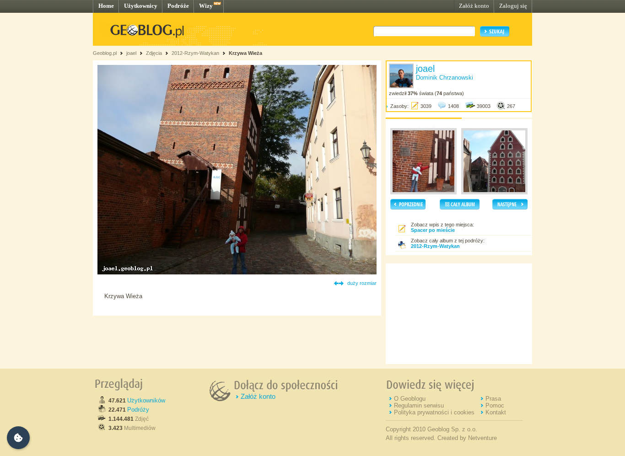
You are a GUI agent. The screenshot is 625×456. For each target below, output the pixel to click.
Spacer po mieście (433, 230)
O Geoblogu (410, 398)
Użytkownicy (140, 5)
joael (131, 53)
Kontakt (495, 412)
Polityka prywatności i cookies (434, 412)
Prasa (493, 398)
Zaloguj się (513, 5)
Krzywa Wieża (245, 53)
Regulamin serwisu (419, 405)
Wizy (206, 5)
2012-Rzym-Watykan (195, 53)
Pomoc (494, 405)
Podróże (178, 5)
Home (106, 5)
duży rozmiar (362, 283)
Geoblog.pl (105, 53)
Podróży (138, 409)
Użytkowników (146, 400)
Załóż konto (474, 5)
